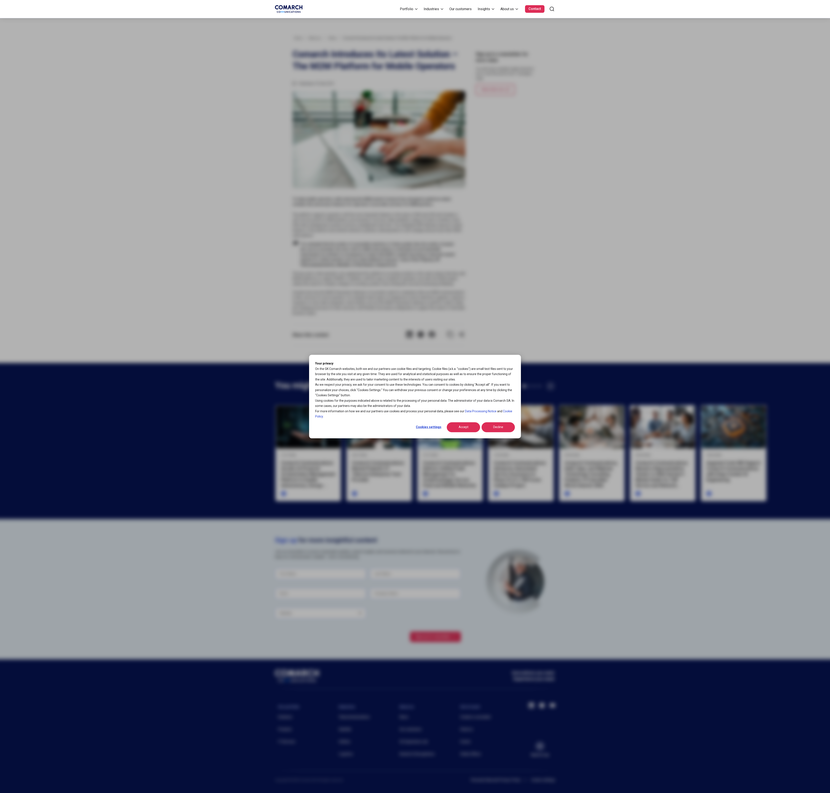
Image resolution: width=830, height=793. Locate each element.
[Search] (552, 9)
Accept (463, 427)
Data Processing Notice (480, 411)
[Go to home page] (288, 9)
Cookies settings (428, 427)
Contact (534, 9)
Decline (498, 427)
